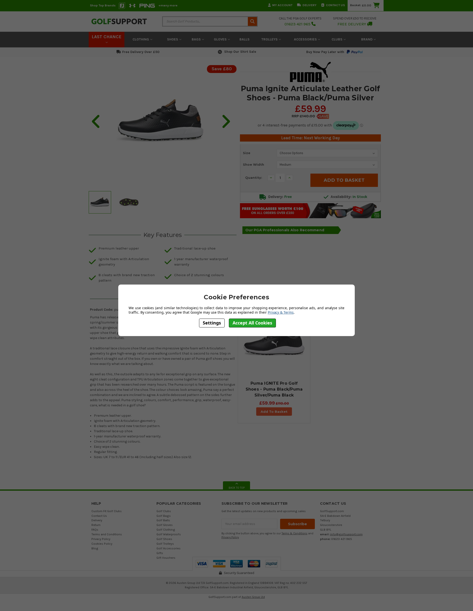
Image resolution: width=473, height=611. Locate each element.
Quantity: (253, 178)
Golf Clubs (163, 511)
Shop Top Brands (103, 5)
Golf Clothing (165, 529)
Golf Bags (163, 516)
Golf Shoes (164, 539)
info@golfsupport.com (346, 534)
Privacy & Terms (281, 312)
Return (96, 525)
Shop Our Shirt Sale (240, 52)
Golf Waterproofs (168, 534)
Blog (94, 548)
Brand (367, 39)
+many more (167, 5)
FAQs (94, 529)
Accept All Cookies (252, 323)
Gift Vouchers (165, 557)
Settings (212, 323)
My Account (282, 5)
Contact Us (335, 5)
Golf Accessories (168, 548)
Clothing (141, 39)
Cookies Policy (101, 543)
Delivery (310, 5)
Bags (197, 39)
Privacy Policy (100, 539)
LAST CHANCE (106, 36)
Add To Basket (274, 411)
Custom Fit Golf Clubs (106, 511)
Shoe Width (253, 164)
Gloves (221, 39)
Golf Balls (163, 520)
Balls (244, 39)
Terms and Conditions (106, 534)
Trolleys (270, 39)
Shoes (173, 39)
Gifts (159, 553)
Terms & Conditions (294, 533)
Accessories (306, 39)
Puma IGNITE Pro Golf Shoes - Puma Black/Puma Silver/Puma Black (274, 389)
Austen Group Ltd (253, 597)
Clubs (337, 39)
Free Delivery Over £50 (140, 52)
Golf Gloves (164, 525)
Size (246, 153)
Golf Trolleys (165, 543)
